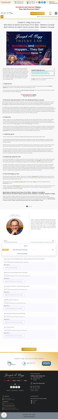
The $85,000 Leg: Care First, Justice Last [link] (11, 299)
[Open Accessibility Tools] (2, 16)
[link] (17, 1)
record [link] (8, 75)
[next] (31, 342)
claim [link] (13, 73)
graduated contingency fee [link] (20, 181)
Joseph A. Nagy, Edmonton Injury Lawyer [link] (15, 215)
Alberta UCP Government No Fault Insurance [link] (20, 249)
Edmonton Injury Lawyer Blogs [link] (22, 253)
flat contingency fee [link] (17, 185)
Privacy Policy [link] (15, 390)
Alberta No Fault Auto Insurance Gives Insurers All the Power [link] (14, 313)
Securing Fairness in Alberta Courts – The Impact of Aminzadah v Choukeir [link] (16, 286)
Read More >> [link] (7, 264)
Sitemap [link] (8, 390)
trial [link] (32, 160)
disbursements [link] (5, 183)
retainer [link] (34, 181)
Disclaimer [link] (21, 390)
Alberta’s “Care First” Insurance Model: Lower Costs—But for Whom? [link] (15, 272)
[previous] (26, 342)
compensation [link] (5, 130)
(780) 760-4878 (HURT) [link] (53, 3)
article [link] (34, 78)
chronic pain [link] (29, 123)
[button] (37, 2)
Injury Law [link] (25, 245)
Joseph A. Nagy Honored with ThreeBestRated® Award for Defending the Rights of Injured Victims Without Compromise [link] (24, 258)
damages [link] (39, 160)
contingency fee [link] (35, 176)
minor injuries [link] (17, 123)
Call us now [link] (51, 2)
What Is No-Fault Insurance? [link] (9, 327)
